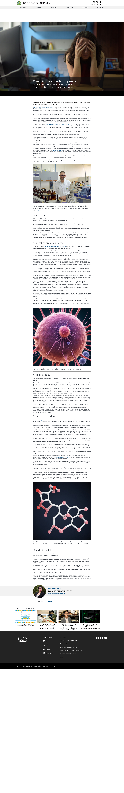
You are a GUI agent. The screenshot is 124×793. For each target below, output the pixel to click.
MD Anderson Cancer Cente (44, 558)
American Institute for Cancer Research (66, 558)
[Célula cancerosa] (62, 337)
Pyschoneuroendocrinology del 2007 (50, 419)
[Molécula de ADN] (62, 511)
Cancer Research (55, 467)
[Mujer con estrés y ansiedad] (62, 49)
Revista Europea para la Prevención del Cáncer (57, 124)
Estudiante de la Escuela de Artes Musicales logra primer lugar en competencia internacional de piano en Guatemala (68, 627)
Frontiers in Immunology (39, 116)
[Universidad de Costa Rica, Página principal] (34, 3)
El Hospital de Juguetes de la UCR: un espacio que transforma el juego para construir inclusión (47, 626)
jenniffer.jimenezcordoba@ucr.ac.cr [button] (56, 593)
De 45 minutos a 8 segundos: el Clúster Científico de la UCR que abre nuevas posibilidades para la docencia (90, 626)
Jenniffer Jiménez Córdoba (54, 588)
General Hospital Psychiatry (62, 457)
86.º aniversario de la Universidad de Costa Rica (25, 625)
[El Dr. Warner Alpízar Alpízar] (62, 183)
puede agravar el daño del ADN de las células (55, 246)
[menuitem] (91, 4)
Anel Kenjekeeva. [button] (38, 93)
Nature (45, 541)
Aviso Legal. (36, 666)
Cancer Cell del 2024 (58, 150)
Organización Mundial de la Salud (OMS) (44, 107)
